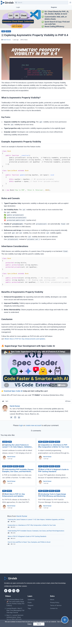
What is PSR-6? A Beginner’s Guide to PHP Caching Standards (53, 470)
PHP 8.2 (45, 441)
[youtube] (19, 417)
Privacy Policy (54, 602)
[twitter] (11, 417)
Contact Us (54, 608)
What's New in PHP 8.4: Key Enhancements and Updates (13, 495)
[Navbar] (70, 3)
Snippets (30, 605)
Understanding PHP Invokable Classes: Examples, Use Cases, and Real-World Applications (18, 471)
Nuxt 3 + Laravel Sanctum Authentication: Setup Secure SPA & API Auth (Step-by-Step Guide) (15, 618)
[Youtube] (17, 590)
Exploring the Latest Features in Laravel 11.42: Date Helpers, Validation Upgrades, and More (17, 447)
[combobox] (41, 3)
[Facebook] (9, 590)
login (21, 425)
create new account (33, 425)
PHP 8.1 (45, 490)
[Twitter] (5, 590)
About (52, 599)
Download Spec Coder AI (13, 391)
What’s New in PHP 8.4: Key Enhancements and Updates (24, 339)
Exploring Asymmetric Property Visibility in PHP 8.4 (36, 35)
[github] (15, 417)
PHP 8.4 (8, 31)
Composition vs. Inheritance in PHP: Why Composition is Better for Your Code (53, 446)
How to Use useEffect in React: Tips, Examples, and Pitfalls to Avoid (29, 542)
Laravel (5, 441)
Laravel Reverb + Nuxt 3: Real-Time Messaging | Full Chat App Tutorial (15, 610)
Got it (39, 624)
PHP (3, 31)
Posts (30, 602)
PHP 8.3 (51, 441)
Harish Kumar (7, 40)
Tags (29, 608)
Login (18, 7)
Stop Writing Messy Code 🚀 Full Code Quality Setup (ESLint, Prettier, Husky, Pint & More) (15, 602)
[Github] (13, 590)
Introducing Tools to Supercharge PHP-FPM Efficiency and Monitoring (52, 495)
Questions (31, 599)
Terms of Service (55, 605)
